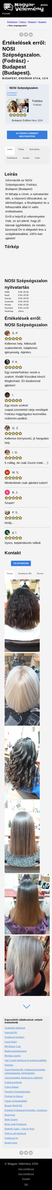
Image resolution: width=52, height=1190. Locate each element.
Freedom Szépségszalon (17, 1092)
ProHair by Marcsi (14, 1096)
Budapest (32, 22)
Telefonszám (21, 563)
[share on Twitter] (26, 36)
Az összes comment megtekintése (27, 134)
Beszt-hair (10, 1115)
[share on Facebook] (21, 36)
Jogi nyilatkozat (26, 1169)
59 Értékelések (12, 92)
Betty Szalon (11, 1119)
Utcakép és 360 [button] (24, 573)
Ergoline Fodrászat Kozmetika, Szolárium (26, 1110)
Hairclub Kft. (11, 1032)
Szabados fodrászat (15, 1028)
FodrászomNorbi (13, 1082)
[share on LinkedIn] (30, 36)
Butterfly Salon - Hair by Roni (19, 1129)
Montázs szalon (13, 1056)
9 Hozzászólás (12, 95)
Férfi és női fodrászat (15, 1133)
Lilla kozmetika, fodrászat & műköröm (24, 1078)
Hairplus (9, 1065)
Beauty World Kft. (13, 1105)
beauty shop (11, 1143)
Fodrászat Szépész (14, 1037)
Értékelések (12, 22)
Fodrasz (22, 22)
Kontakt (6, 13)
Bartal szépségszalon (16, 1051)
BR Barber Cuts (13, 1046)
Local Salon (11, 1042)
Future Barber (12, 1087)
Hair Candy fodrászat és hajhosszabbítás (26, 1060)
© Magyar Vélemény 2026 (21, 1163)
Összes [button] (40, 573)
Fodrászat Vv (11, 1138)
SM (26, 1184)
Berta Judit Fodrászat (15, 1124)
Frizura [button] (10, 573)
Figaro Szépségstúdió (16, 1101)
